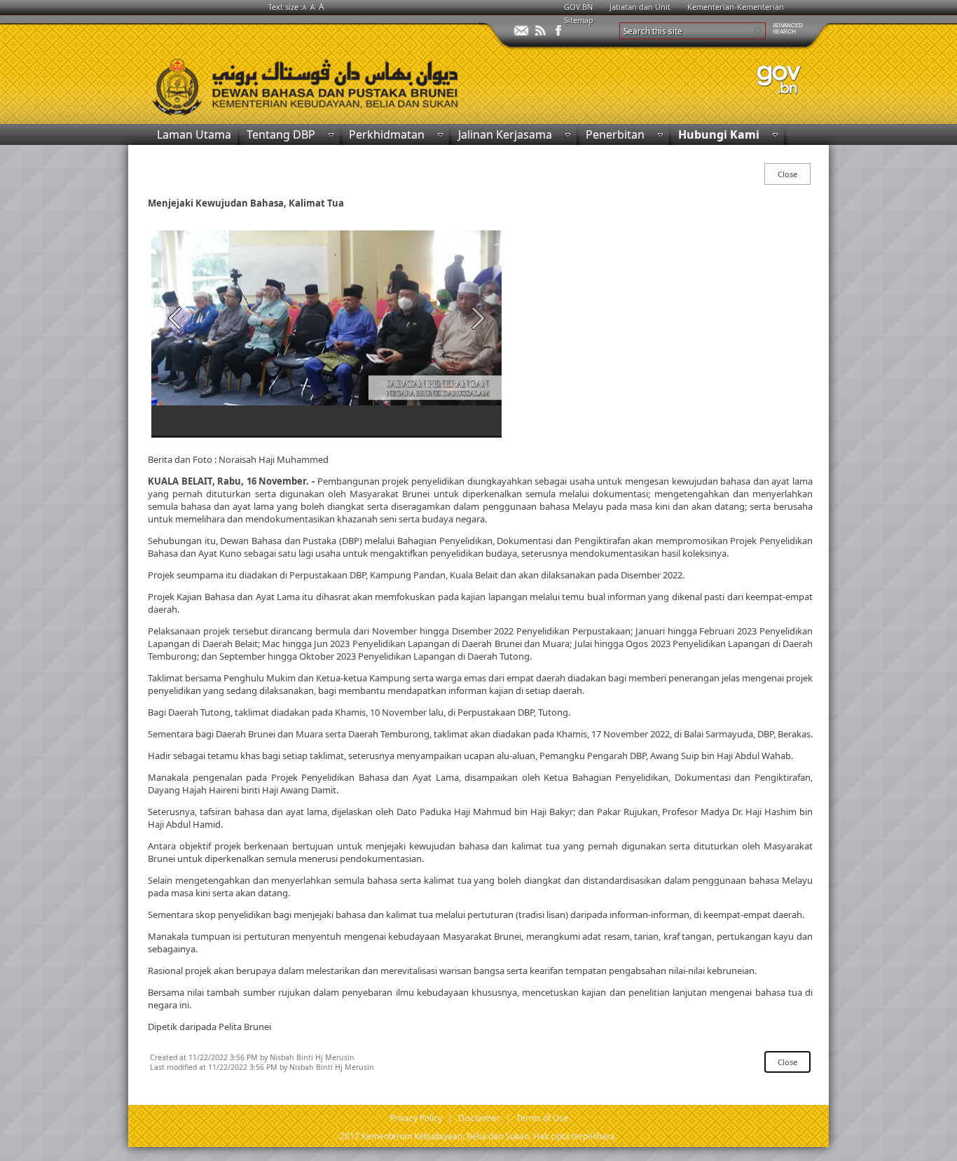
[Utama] (303, 84)
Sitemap (578, 20)
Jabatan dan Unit (640, 6)
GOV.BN (578, 6)
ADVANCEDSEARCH (788, 28)
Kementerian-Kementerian (735, 6)
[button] (757, 31)
